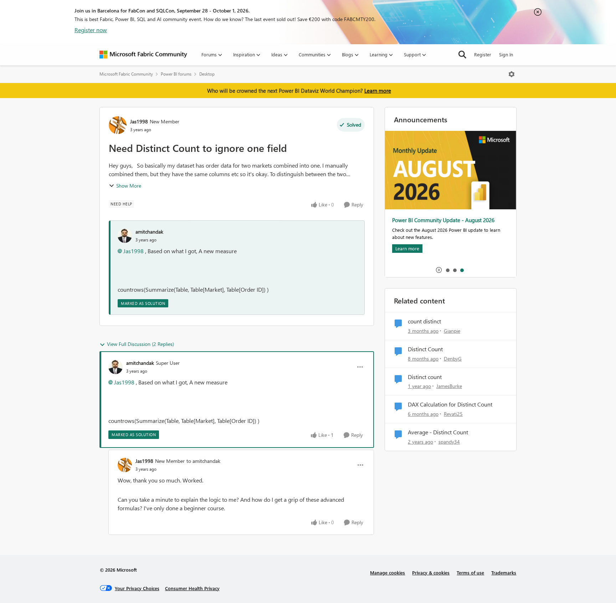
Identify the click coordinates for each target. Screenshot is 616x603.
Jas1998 (139, 121)
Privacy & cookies (431, 572)
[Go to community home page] (143, 54)
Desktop (207, 74)
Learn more (377, 90)
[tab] (447, 270)
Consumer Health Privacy (192, 588)
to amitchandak (203, 461)
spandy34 (449, 441)
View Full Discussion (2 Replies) (140, 344)
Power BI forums (176, 74)
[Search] (462, 54)
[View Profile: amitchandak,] (125, 236)
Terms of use (470, 572)
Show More (128, 185)
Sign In (506, 54)
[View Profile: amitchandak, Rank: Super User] (115, 367)
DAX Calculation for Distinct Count (450, 404)
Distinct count (425, 376)
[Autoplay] (439, 270)
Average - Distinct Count (438, 432)
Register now (91, 30)
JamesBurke (449, 386)
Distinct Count (425, 349)
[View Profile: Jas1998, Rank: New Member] (118, 125)
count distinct (424, 321)
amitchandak (149, 231)
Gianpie (452, 330)
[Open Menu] (512, 74)
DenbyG (453, 358)
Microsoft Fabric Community (126, 74)
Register (482, 54)
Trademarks (503, 572)
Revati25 (453, 413)
